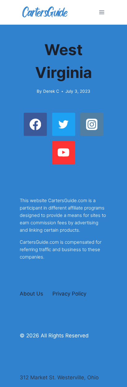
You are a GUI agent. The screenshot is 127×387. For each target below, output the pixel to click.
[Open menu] (101, 12)
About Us (31, 294)
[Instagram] (91, 124)
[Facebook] (35, 124)
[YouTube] (63, 152)
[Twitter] (63, 124)
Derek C (51, 91)
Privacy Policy (69, 294)
